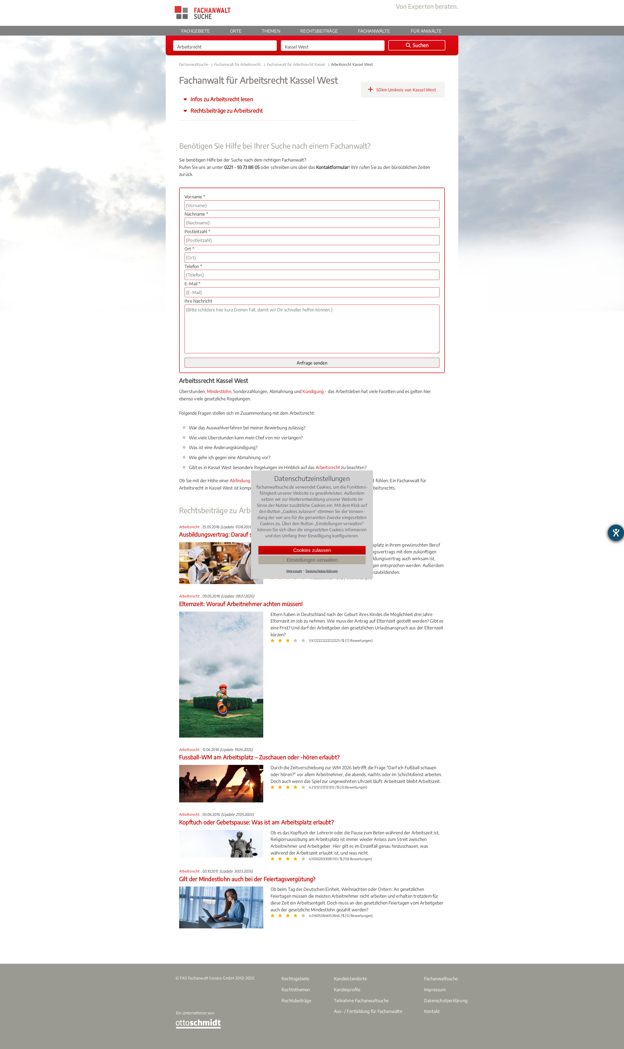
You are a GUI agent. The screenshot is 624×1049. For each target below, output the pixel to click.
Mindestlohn (219, 391)
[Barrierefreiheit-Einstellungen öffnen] (616, 533)
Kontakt (432, 1011)
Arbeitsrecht (328, 467)
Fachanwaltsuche (193, 64)
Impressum (435, 989)
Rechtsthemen (296, 989)
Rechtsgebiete (296, 978)
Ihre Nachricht (198, 301)
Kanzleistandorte (350, 978)
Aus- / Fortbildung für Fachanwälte (368, 1011)
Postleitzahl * (197, 231)
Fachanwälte (374, 31)
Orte (236, 31)
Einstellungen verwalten (312, 559)
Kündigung (313, 391)
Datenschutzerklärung (446, 1000)
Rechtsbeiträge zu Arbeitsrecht (226, 110)
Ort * (189, 248)
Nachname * (196, 214)
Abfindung (240, 480)
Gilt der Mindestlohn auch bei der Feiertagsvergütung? (247, 878)
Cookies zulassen (312, 550)
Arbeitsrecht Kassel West (352, 64)
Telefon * (193, 266)
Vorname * (195, 196)
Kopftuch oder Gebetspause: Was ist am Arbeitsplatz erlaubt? (256, 822)
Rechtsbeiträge (319, 31)
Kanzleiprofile (347, 989)
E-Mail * (193, 283)
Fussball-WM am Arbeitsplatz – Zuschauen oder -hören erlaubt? (259, 756)
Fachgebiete (195, 31)
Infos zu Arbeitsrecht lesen (221, 99)
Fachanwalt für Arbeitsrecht (237, 64)
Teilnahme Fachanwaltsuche (361, 1000)
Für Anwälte (426, 31)
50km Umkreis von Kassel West (405, 89)
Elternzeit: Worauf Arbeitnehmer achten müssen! (241, 603)
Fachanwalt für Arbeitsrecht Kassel (296, 64)
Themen (271, 31)
